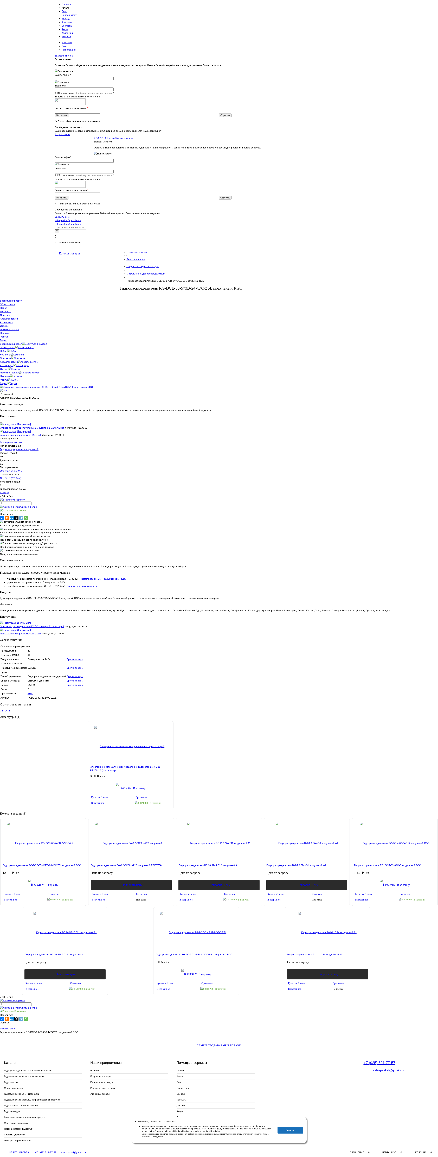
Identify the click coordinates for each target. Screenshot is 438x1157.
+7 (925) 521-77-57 (104, 138)
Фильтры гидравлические (17, 1140)
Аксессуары (6, 365)
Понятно (290, 1130)
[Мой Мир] (12, 518)
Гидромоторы (11, 1082)
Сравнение (141, 797)
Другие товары (75, 659)
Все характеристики (11, 442)
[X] (16, 518)
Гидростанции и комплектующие (21, 1105)
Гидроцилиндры (12, 1111)
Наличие (5, 376)
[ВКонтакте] (2, 518)
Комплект (5, 354)
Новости (66, 36)
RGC (30, 693)
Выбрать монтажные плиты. (82, 586)
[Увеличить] (46, 387)
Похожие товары (9, 372)
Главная (66, 4)
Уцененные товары (100, 1094)
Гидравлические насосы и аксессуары (24, 1076)
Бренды (66, 18)
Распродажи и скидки (101, 1082)
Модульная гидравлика (16, 1123)
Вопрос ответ (69, 15)
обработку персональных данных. (94, 93)
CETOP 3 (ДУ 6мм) (10, 478)
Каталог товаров (70, 253)
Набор (3, 351)
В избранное (97, 803)
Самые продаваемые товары (219, 1045)
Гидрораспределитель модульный (19, 449)
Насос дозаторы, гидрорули (18, 1129)
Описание (5, 358)
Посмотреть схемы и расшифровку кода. (103, 578)
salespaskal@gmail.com (68, 220)
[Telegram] (21, 518)
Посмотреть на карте (279, 1086)
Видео (3, 383)
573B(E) (4, 492)
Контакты (67, 22)
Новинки (94, 1070)
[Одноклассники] (7, 518)
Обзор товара (7, 347)
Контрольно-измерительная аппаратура (24, 1117)
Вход (64, 46)
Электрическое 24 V (11, 471)
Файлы (4, 379)
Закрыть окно (62, 134)
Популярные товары (100, 1076)
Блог (64, 11)
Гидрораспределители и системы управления (27, 1070)
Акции (65, 29)
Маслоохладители (13, 1088)
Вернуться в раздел (11, 343)
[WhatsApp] (26, 518)
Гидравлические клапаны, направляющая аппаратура (32, 1099)
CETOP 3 (5, 710)
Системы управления (15, 1134)
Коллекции (68, 33)
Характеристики (9, 361)
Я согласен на (86, 93)
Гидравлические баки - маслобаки (21, 1094)
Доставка (67, 25)
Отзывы (4, 369)
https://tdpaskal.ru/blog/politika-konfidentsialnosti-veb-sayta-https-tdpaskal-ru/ (185, 1131)
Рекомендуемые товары (102, 1088)
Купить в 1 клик (28, 506)
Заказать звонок (64, 55)
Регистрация (69, 49)
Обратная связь (19, 1152)
